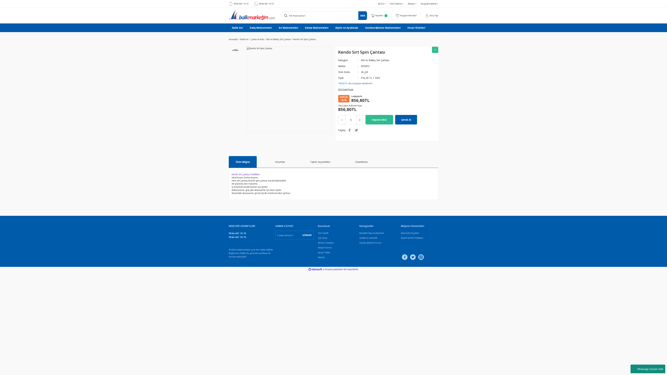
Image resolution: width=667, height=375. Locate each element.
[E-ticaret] (333, 269)
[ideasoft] (315, 269)
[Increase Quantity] (359, 120)
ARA (362, 15)
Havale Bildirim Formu (370, 242)
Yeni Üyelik (323, 233)
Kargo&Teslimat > (429, 3)
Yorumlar (280, 162)
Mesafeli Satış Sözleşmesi (371, 233)
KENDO (365, 66)
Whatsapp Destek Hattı (650, 369)
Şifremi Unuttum (326, 242)
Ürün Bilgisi (243, 162)
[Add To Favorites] (435, 50)
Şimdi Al (406, 119)
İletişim (321, 257)
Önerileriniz (361, 162)
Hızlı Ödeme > (397, 3)
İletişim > (412, 3)
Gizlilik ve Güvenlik (368, 237)
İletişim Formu (325, 247)
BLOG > (382, 3)
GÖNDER (307, 235)
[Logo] (252, 15)
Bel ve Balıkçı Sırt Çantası (375, 60)
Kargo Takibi (324, 252)
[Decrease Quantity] (341, 120)
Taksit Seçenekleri (320, 162)
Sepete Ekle (379, 119)
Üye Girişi (322, 237)
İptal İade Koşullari (410, 233)
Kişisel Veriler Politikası (412, 237)
